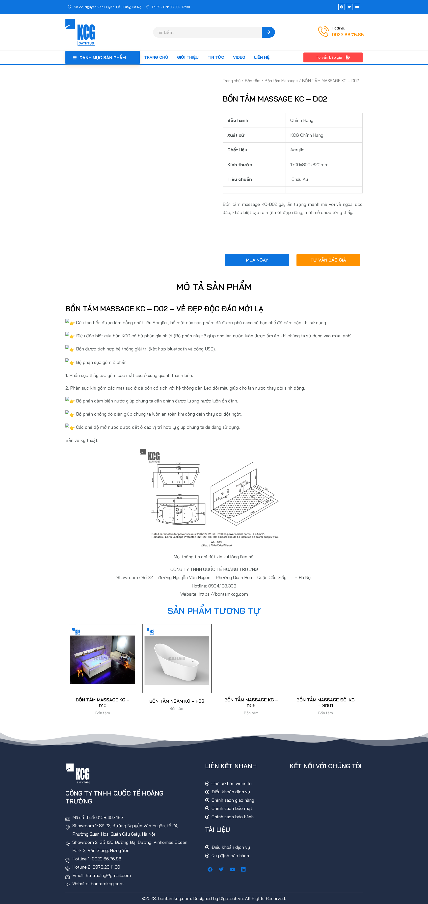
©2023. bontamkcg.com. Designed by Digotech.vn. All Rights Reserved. (214, 898)
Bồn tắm (252, 80)
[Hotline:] (323, 31)
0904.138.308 (222, 586)
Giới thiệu (188, 57)
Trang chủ (156, 57)
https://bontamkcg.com (223, 594)
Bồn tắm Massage (281, 80)
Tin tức (216, 57)
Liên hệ (261, 57)
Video (239, 57)
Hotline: (338, 28)
